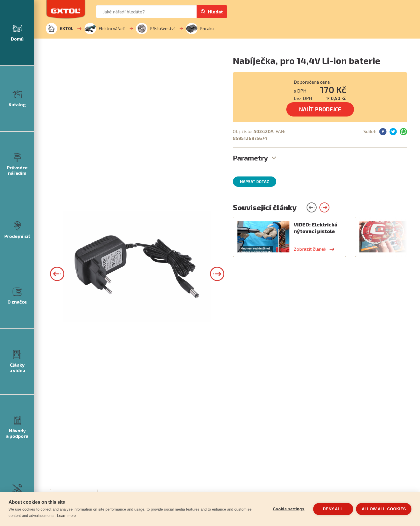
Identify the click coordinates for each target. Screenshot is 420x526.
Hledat (215, 11)
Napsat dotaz (254, 181)
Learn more (66, 515)
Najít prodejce (320, 109)
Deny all (333, 509)
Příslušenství (162, 28)
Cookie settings (289, 509)
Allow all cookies (384, 509)
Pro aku (207, 28)
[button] (57, 274)
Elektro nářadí (112, 28)
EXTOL (66, 28)
